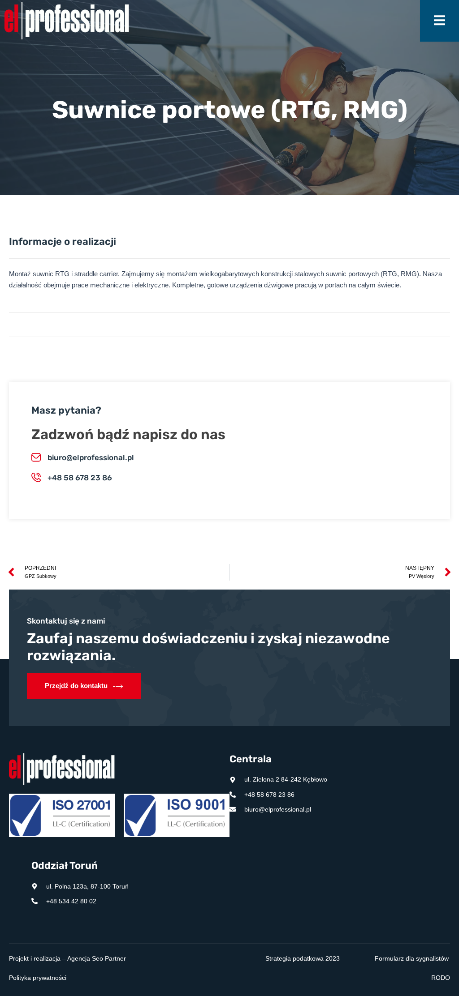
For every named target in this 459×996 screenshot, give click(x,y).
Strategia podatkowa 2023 (302, 958)
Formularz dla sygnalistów (412, 958)
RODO (440, 977)
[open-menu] (439, 21)
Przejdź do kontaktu (76, 685)
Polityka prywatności (37, 977)
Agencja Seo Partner (96, 958)
